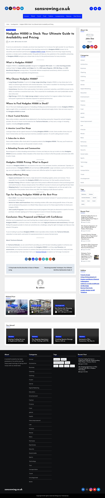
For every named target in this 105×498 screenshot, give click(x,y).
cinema (91, 194)
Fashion (51, 16)
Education (84, 93)
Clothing (83, 76)
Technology (84, 162)
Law (82, 125)
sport (83, 200)
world (83, 204)
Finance (83, 105)
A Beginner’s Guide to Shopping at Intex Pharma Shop (40, 310)
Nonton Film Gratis (87, 288)
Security (83, 150)
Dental (82, 84)
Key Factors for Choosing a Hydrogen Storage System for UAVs (63, 310)
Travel (39, 16)
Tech (88, 200)
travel (93, 200)
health (94, 197)
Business (68, 16)
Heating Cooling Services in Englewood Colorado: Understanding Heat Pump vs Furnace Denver (89, 360)
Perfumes (83, 142)
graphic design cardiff (88, 290)
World (33, 16)
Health (82, 117)
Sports (82, 158)
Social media (84, 154)
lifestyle (26, 16)
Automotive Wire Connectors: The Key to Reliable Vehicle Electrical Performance (89, 246)
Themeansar (64, 495)
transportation (59, 16)
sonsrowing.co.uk (52, 9)
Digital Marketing (86, 88)
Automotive (84, 64)
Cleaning (83, 72)
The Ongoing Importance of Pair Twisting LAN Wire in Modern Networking (89, 227)
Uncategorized (11, 30)
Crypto (83, 80)
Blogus (57, 495)
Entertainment (85, 97)
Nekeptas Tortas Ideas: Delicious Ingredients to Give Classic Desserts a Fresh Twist (86, 256)
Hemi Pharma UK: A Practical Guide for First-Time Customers (16, 310)
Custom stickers (86, 197)
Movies (83, 133)
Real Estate (77, 16)
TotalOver (84, 292)
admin (12, 41)
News (82, 137)
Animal (83, 60)
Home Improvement (86, 121)
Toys (82, 166)
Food (44, 16)
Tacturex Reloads (41, 252)
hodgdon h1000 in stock (38, 51)
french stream (85, 275)
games (82, 113)
